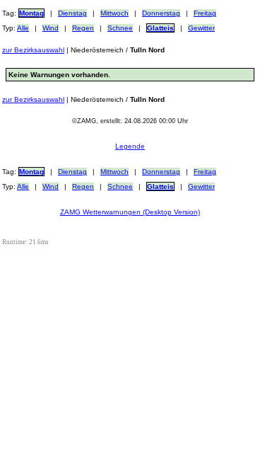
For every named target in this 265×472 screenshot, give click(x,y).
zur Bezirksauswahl (33, 50)
